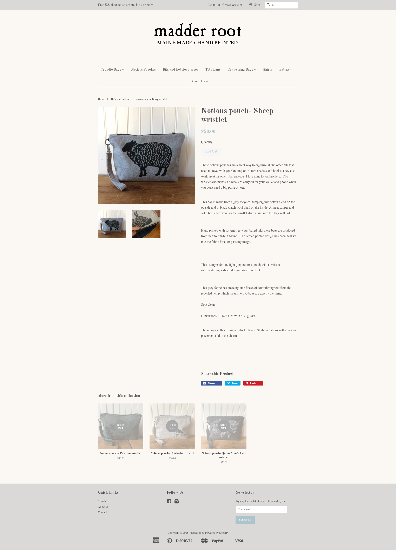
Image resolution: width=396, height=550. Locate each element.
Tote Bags (212, 69)
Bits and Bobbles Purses (180, 69)
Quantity (206, 142)
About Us (198, 81)
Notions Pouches (143, 69)
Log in (211, 5)
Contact (102, 512)
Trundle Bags (111, 69)
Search (102, 501)
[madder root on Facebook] (169, 502)
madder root (197, 533)
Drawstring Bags (240, 69)
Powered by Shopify (217, 533)
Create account (232, 5)
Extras (284, 69)
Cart (257, 5)
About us (103, 507)
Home (101, 99)
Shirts (267, 69)
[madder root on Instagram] (176, 502)
